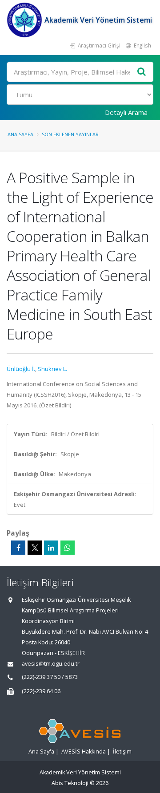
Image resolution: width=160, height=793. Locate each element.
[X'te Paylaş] (35, 548)
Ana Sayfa (20, 134)
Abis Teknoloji (70, 783)
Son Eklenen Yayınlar (70, 134)
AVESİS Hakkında (83, 751)
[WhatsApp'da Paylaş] (67, 548)
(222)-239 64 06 (41, 691)
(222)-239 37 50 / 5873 (50, 677)
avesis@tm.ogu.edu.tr (51, 663)
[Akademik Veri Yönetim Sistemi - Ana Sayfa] (25, 20)
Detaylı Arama (126, 112)
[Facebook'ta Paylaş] (18, 548)
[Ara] (141, 72)
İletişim (122, 751)
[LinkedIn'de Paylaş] (51, 548)
